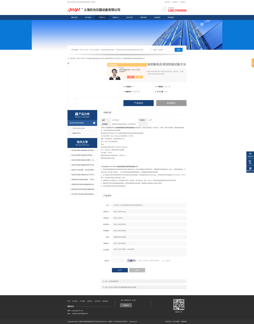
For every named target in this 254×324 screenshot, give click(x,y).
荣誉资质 (143, 17)
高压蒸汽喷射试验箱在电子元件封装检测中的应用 (83, 174)
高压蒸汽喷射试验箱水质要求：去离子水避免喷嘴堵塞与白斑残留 (83, 160)
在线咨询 (126, 305)
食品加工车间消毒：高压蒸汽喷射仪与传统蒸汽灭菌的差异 (83, 170)
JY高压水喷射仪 (113, 281)
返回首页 (167, 2)
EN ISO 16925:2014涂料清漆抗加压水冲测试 (122, 287)
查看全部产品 (76, 133)
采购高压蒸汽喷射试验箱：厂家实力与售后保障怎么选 (83, 179)
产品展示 (82, 301)
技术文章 (129, 17)
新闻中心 (116, 17)
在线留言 (175, 2)
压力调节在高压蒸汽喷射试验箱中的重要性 (83, 194)
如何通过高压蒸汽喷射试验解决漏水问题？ (83, 189)
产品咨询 (138, 103)
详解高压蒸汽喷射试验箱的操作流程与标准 (83, 184)
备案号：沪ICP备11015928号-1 (118, 321)
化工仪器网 (175, 321)
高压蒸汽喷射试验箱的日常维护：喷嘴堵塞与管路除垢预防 (83, 155)
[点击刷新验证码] (131, 260)
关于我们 (88, 17)
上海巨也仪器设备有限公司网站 (85, 2)
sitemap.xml (133, 321)
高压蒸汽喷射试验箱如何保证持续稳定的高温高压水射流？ (83, 150)
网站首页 (74, 17)
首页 (78, 58)
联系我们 (183, 2)
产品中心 (102, 17)
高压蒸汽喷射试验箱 (93, 58)
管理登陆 (184, 321)
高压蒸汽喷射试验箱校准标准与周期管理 (83, 165)
